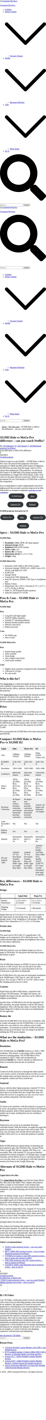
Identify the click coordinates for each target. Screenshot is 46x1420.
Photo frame (14, 149)
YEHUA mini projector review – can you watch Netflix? (23, 1280)
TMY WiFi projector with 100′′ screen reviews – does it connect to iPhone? (24, 1261)
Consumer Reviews (7, 5)
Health (7, 58)
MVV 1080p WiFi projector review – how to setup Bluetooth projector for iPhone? (24, 1252)
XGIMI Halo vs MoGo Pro (10, 1278)
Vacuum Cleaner (16, 56)
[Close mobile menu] (1, 270)
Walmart (32, 504)
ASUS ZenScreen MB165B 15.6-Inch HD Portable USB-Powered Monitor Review (25, 1366)
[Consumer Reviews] (8, 1)
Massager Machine (17, 102)
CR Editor (7, 446)
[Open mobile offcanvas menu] (1, 265)
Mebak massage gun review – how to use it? (17, 1282)
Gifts (7, 105)
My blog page (14, 427)
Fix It (7, 151)
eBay (32, 496)
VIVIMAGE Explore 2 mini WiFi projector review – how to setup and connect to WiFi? (25, 1257)
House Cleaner (10, 12)
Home (4, 427)
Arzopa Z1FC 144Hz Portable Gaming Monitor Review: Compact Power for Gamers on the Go (23, 1362)
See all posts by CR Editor (10, 1335)
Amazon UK (15, 504)
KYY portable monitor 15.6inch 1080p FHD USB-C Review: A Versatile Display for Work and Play (25, 1353)
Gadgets (8, 9)
